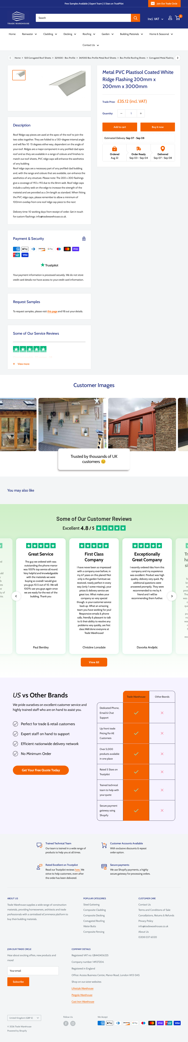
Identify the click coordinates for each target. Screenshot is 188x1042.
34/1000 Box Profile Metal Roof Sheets (97, 57)
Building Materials (129, 34)
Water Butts (89, 926)
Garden (106, 34)
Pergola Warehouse (82, 995)
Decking (68, 34)
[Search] (135, 18)
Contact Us (89, 45)
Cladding (48, 34)
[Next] (178, 58)
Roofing (87, 34)
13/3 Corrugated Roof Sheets (37, 57)
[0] (177, 18)
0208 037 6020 (147, 937)
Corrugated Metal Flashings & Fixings (166, 57)
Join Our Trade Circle (167, 3)
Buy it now (158, 127)
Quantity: (107, 113)
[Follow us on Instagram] (72, 1023)
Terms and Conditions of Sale (154, 910)
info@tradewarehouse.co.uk (153, 926)
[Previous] (10, 58)
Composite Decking (94, 915)
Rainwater (27, 34)
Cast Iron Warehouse (83, 1001)
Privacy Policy (145, 921)
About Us (143, 931)
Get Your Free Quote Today (41, 770)
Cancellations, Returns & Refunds (156, 915)
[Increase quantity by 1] (141, 113)
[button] (16, 596)
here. (78, 869)
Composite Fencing (93, 931)
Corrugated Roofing (94, 921)
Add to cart (120, 127)
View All (94, 662)
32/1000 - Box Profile (65, 57)
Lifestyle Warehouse (82, 988)
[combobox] (83, 18)
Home (12, 34)
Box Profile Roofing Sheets (132, 57)
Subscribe (18, 981)
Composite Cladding (94, 910)
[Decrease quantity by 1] (121, 113)
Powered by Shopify (17, 1030)
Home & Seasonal (159, 34)
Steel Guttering (91, 904)
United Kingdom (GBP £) (21, 1018)
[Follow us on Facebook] (65, 1023)
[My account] (170, 18)
